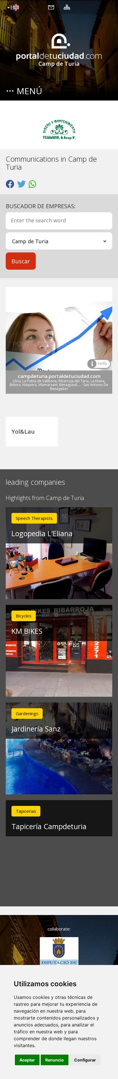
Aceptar (27, 1059)
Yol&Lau (23, 431)
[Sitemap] (66, 7)
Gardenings (27, 713)
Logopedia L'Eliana (41, 533)
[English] (12, 7)
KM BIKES (26, 631)
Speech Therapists (34, 518)
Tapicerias (26, 811)
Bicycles (24, 616)
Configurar (85, 1059)
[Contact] (51, 7)
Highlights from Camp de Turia (45, 498)
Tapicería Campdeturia (48, 826)
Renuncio (54, 1059)
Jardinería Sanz (35, 729)
